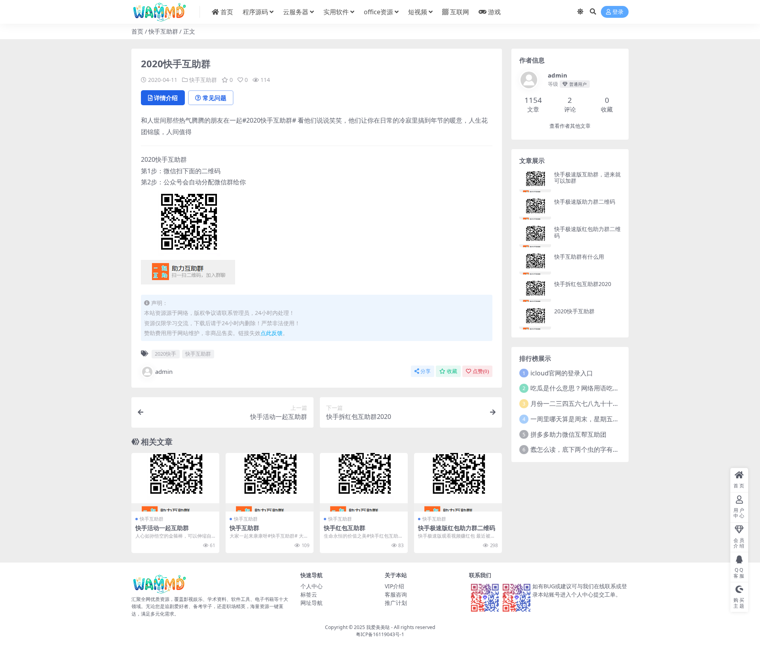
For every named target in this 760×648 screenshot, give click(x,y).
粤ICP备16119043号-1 (380, 634)
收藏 (452, 371)
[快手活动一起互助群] (175, 482)
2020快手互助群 (574, 311)
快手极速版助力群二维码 (584, 201)
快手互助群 (163, 31)
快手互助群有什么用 (579, 256)
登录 (617, 12)
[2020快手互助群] (535, 318)
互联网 (459, 12)
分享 (425, 371)
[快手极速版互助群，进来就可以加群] (535, 181)
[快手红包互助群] (364, 482)
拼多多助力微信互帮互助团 (568, 434)
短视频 (417, 12)
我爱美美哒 (378, 627)
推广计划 (396, 602)
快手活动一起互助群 (162, 528)
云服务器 (295, 12)
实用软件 (336, 12)
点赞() (481, 371)
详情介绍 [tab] (166, 98)
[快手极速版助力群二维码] (535, 209)
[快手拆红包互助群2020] (535, 291)
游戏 (494, 12)
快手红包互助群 (344, 528)
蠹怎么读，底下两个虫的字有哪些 (577, 449)
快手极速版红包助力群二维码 (456, 528)
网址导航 (311, 602)
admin (164, 371)
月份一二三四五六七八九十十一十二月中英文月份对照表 (609, 403)
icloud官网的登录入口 (561, 373)
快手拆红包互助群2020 (582, 284)
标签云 (308, 594)
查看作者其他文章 (570, 126)
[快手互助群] (270, 482)
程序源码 (255, 12)
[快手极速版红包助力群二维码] (458, 482)
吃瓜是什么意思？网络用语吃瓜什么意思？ (590, 388)
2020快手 (165, 353)
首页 (226, 12)
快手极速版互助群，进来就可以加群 (587, 178)
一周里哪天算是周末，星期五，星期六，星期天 (596, 419)
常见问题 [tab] (214, 98)
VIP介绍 (394, 586)
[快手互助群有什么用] (535, 264)
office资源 (378, 12)
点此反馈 (271, 333)
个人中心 (311, 586)
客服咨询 (396, 594)
